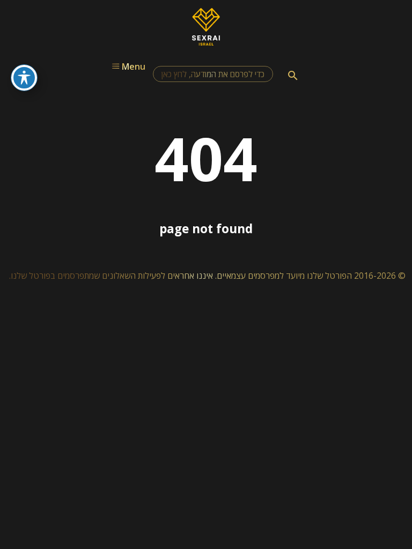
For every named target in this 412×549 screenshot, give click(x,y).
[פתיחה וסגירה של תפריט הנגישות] (24, 78)
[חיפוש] (293, 75)
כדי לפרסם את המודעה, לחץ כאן (212, 74)
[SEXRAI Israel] (206, 42)
